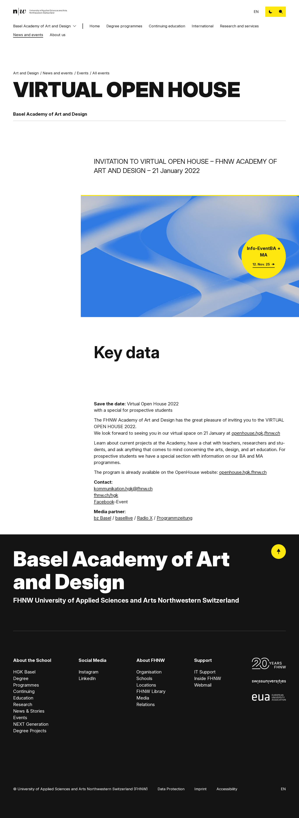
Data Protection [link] (171, 789)
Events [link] (82, 73)
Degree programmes (124, 26)
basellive (124, 518)
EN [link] (256, 11)
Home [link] (95, 26)
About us (57, 35)
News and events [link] (58, 73)
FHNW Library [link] (150, 691)
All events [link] (100, 73)
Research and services (239, 26)
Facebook (104, 501)
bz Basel (102, 518)
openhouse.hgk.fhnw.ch (243, 472)
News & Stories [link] (28, 711)
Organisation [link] (149, 672)
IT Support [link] (205, 672)
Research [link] (22, 704)
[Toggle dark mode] (270, 12)
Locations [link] (146, 685)
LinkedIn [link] (87, 678)
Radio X (145, 518)
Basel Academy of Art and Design (42, 26)
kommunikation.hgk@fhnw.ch (123, 488)
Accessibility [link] (226, 789)
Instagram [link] (88, 672)
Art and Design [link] (26, 73)
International (202, 26)
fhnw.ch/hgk (106, 495)
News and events (28, 35)
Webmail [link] (202, 685)
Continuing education (167, 26)
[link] (40, 12)
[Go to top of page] (278, 551)
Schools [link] (144, 678)
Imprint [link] (200, 789)
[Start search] (281, 12)
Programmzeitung (174, 518)
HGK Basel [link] (24, 672)
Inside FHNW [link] (207, 678)
